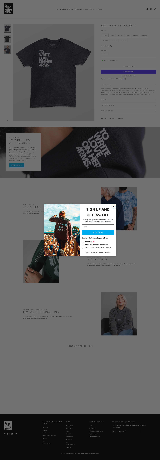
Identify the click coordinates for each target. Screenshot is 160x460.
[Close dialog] (113, 206)
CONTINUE (98, 232)
